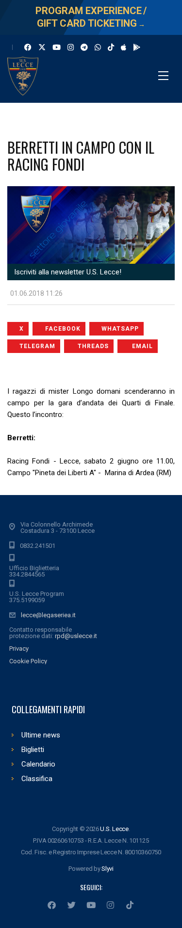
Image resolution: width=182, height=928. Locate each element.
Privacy (19, 648)
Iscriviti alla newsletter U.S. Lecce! (66, 272)
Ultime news (40, 735)
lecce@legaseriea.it (48, 615)
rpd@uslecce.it (76, 636)
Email (142, 346)
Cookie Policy (28, 661)
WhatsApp (120, 328)
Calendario (38, 764)
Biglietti (32, 749)
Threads (93, 346)
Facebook (63, 328)
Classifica (36, 778)
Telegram (37, 346)
